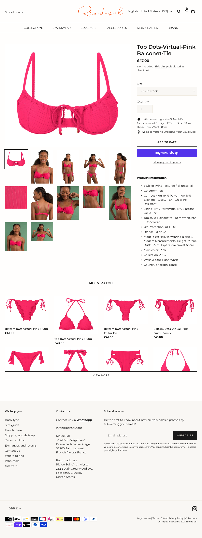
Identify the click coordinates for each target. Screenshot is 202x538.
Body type (12, 420)
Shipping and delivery (20, 435)
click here (121, 450)
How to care (13, 430)
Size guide (12, 425)
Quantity (143, 101)
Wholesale (12, 461)
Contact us (12, 450)
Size (139, 84)
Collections (191, 518)
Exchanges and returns (20, 445)
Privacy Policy (176, 518)
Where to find (14, 456)
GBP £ (13, 508)
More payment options (167, 162)
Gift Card (11, 466)
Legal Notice (144, 518)
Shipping (161, 66)
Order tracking (15, 440)
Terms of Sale (159, 518)
